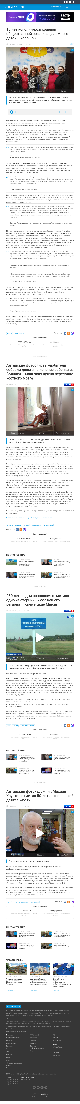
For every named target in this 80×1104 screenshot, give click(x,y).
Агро (7, 1051)
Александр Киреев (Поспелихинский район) (18, 659)
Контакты (33, 1043)
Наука (8, 1057)
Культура (9, 1054)
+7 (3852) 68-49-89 (12, 1084)
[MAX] (73, 2)
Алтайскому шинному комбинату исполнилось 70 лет (63, 946)
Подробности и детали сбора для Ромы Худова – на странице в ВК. (30, 518)
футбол (26, 525)
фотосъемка (35, 902)
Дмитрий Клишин (18, 855)
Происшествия (11, 1043)
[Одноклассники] (67, 2)
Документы (33, 1051)
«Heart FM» (56, 1055)
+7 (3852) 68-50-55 (12, 1079)
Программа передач (13, 1037)
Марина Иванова (18, 91)
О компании (33, 1037)
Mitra (46, 1097)
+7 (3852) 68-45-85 (12, 1081)
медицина (34, 990)
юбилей (9, 333)
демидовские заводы (27, 725)
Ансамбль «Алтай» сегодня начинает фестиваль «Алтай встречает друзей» (62, 576)
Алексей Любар (18, 433)
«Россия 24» (57, 1040)
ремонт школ (11, 990)
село (8, 725)
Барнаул (64, 91)
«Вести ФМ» (57, 1053)
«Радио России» (58, 1047)
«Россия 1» (56, 1037)
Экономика (10, 1049)
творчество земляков (21, 902)
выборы (56, 990)
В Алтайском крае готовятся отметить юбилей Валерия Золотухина (27, 576)
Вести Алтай (64, 658)
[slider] (15, 112)
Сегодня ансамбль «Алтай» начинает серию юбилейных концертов (62, 772)
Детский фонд (48, 525)
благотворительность (14, 525)
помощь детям (19, 333)
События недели (63, 433)
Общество (40, 91)
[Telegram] (70, 2)
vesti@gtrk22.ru (26, 1079)
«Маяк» (55, 1050)
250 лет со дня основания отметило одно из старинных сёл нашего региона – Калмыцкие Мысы (27, 563)
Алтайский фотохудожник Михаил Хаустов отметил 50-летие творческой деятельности (62, 563)
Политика (9, 1046)
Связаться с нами (57, 7)
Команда (33, 1040)
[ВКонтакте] (64, 2)
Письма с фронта (11, 1068)
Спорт (8, 1060)
